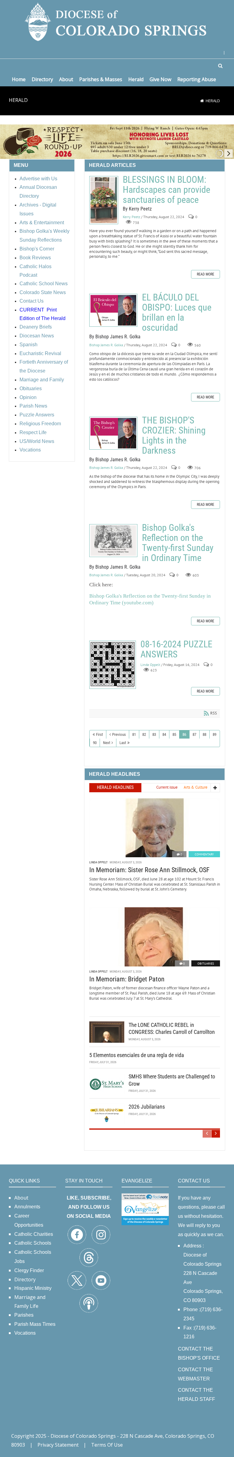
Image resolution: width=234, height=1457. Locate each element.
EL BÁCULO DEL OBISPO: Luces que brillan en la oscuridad (113, 310)
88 (204, 734)
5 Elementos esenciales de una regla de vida (136, 1055)
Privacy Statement (58, 1444)
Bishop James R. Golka (106, 345)
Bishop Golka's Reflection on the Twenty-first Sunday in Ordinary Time (113, 540)
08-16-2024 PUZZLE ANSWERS (113, 665)
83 (154, 734)
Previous (119, 734)
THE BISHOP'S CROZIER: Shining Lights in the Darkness (113, 433)
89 (214, 734)
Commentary (204, 854)
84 (164, 734)
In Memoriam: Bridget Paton (127, 979)
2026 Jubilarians (147, 1106)
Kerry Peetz (131, 217)
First (99, 734)
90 (95, 742)
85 (174, 734)
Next (106, 742)
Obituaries (205, 964)
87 (194, 734)
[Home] (202, 100)
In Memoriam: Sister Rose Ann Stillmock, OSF (149, 870)
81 (134, 734)
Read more (205, 274)
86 (184, 734)
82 (144, 734)
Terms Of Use (107, 1444)
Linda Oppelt (150, 664)
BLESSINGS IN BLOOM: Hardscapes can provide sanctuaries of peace (104, 200)
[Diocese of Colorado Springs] (117, 21)
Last (122, 742)
